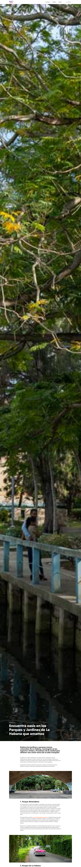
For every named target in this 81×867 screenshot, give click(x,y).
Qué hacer (48, 2)
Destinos (54, 2)
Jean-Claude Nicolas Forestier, (40, 817)
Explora (60, 2)
